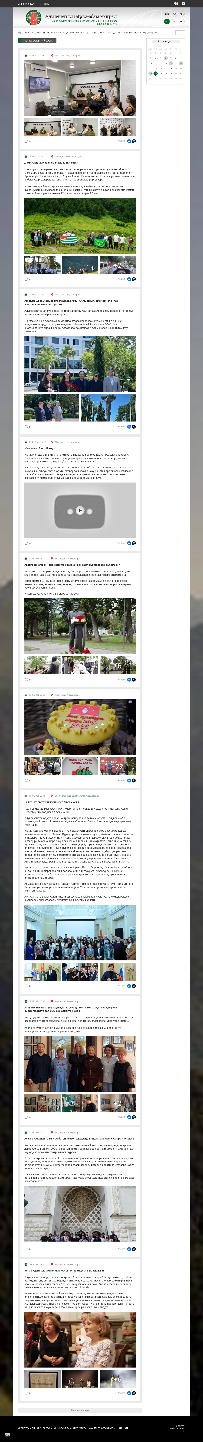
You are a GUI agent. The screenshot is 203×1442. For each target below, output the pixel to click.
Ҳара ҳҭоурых (114, 32)
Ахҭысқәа (68, 32)
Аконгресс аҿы (26, 1428)
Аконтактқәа (44, 1428)
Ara (181, 21)
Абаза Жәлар (54, 32)
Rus (167, 14)
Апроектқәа (83, 32)
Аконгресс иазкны (35, 32)
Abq (174, 21)
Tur (182, 14)
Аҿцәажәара (150, 32)
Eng (174, 14)
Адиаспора (98, 32)
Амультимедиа (132, 32)
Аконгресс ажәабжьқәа (102, 1428)
